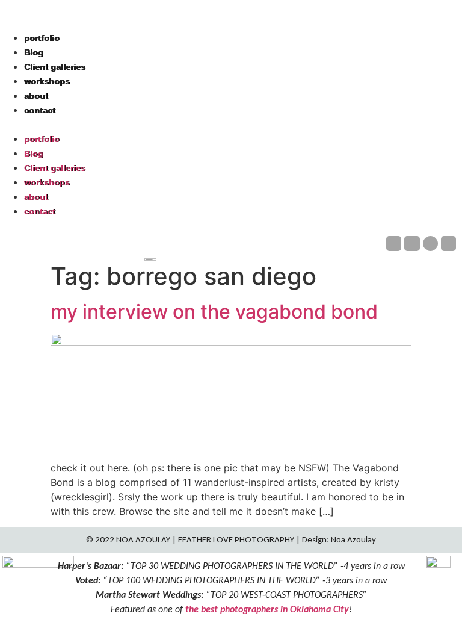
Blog (33, 52)
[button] (231, 124)
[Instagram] (411, 243)
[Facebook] (393, 243)
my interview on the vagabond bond (214, 311)
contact (39, 110)
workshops (47, 81)
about (36, 96)
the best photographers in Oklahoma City (267, 609)
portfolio (42, 38)
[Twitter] (448, 243)
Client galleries (54, 67)
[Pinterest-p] (430, 243)
